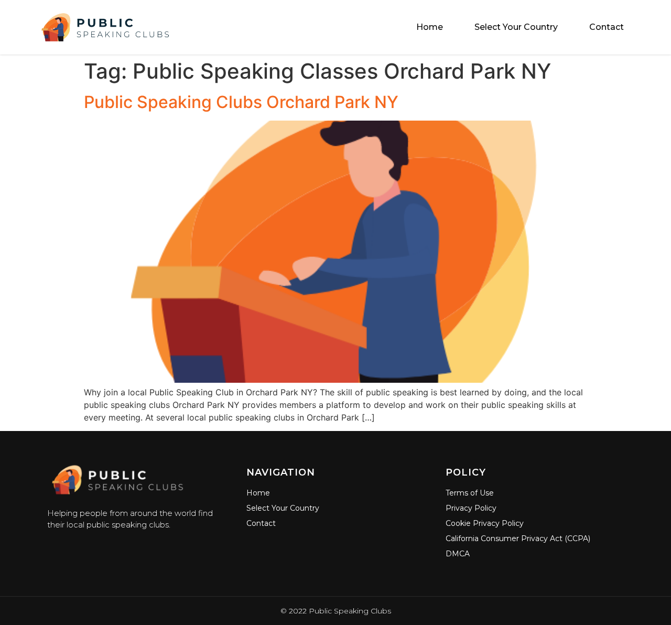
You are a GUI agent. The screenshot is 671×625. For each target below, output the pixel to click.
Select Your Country (516, 27)
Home (429, 27)
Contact (606, 27)
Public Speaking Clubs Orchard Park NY (241, 102)
